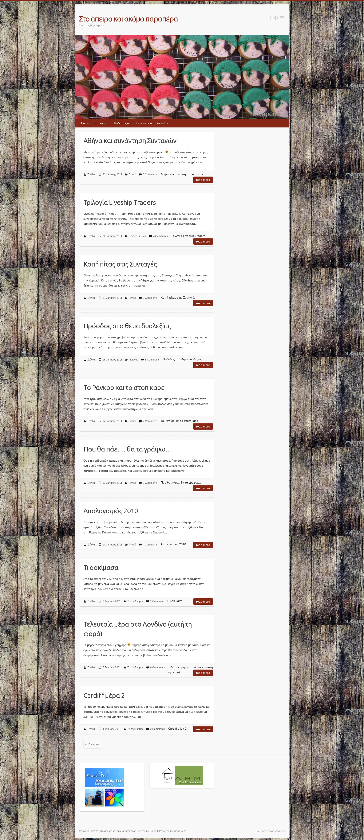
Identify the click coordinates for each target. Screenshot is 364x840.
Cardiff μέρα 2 (104, 695)
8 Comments (152, 359)
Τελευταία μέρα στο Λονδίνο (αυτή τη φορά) (137, 628)
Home (85, 123)
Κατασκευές (101, 123)
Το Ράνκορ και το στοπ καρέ (123, 387)
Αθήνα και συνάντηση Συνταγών (129, 140)
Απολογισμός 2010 (110, 510)
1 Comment (156, 601)
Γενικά (132, 174)
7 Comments (150, 421)
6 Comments (150, 174)
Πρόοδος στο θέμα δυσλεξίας (127, 326)
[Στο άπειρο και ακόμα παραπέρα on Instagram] (282, 18)
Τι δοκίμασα (100, 567)
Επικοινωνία (144, 123)
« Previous (92, 744)
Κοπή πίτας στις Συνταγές (120, 264)
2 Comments (150, 482)
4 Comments (160, 236)
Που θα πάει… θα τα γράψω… (127, 449)
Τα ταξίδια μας (135, 601)
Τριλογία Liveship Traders (119, 202)
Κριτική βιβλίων (137, 236)
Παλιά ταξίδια (122, 123)
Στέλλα (91, 174)
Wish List (163, 123)
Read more (203, 179)
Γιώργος (133, 359)
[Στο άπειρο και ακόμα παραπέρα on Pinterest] (276, 18)
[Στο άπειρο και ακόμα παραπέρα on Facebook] (270, 18)
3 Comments (150, 297)
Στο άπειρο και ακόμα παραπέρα (128, 18)
